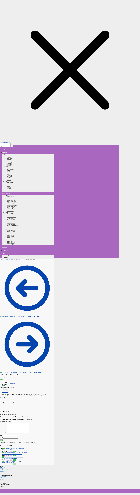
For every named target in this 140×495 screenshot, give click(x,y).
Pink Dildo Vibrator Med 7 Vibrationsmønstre (10, 449)
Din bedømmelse (4, 421)
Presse (1, 468)
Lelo (34, 442)
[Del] (2, 493)
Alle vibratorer (17, 259)
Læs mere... (2, 399)
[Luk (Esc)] (3, 493)
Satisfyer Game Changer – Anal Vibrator (9, 462)
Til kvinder (6, 259)
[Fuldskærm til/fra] (1, 493)
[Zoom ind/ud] (0, 493)
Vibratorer (11, 259)
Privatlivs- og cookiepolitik (5, 469)
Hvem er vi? (2, 467)
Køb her (1, 379)
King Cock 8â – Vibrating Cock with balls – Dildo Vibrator (12, 454)
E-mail (1, 437)
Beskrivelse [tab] (4, 389)
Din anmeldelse (3, 432)
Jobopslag (2, 471)
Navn (1, 435)
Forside (1, 259)
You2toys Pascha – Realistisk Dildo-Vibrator (9, 458)
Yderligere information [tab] (7, 390)
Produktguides (3, 476)
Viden (1, 477)
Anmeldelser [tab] (5, 392)
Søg (11, 144)
